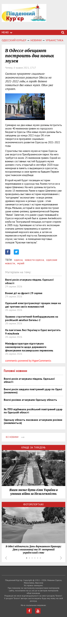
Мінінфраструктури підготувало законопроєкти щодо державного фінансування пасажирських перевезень (29, 347)
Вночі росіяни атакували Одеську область (30, 399)
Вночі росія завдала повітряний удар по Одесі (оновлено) (33, 390)
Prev (6, 558)
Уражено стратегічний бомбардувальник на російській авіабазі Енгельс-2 (31, 318)
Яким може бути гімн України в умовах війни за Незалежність (33, 492)
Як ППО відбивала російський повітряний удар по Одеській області (33, 410)
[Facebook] (29, 611)
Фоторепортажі (33, 504)
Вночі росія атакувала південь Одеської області (29, 380)
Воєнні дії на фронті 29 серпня (23, 293)
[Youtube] (38, 611)
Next (61, 558)
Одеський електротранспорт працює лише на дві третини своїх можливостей (33, 305)
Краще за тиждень (33, 447)
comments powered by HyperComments (28, 360)
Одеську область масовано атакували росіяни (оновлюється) (33, 421)
